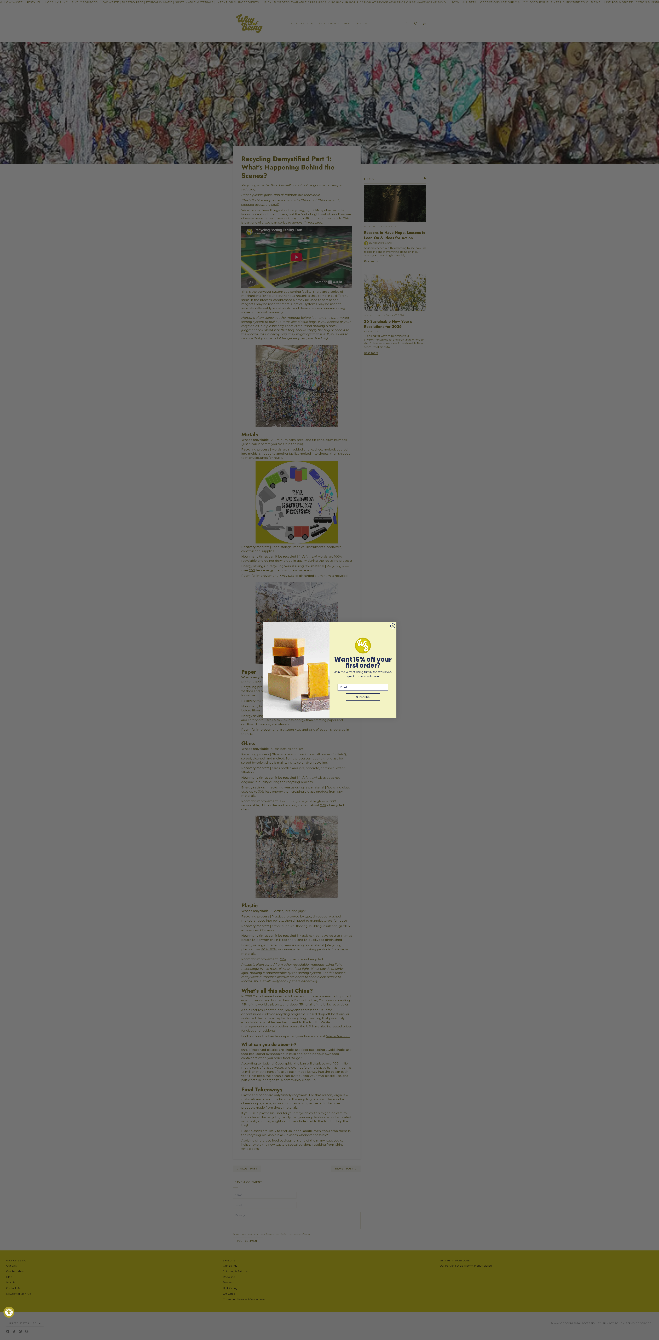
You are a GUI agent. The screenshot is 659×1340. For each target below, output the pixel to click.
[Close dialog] (392, 626)
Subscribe (363, 697)
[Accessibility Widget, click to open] (8, 1312)
